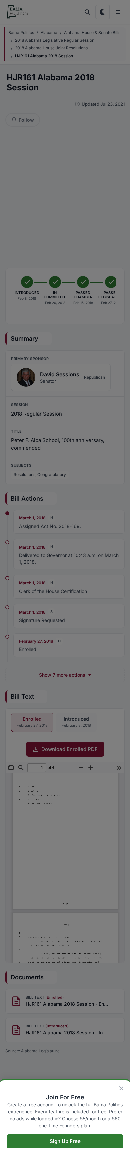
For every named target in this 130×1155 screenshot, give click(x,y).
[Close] (121, 1088)
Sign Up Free (65, 1141)
